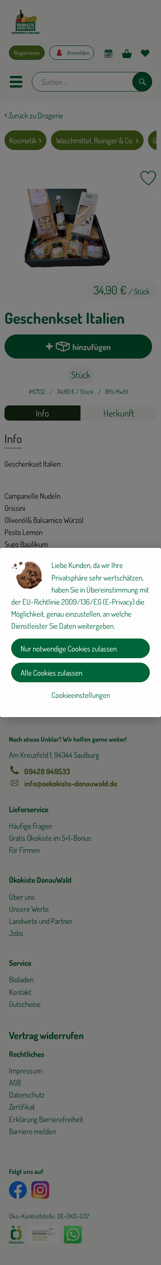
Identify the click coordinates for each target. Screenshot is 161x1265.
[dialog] (80, 632)
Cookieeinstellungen (80, 695)
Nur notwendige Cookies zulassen (69, 648)
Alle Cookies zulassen (51, 672)
